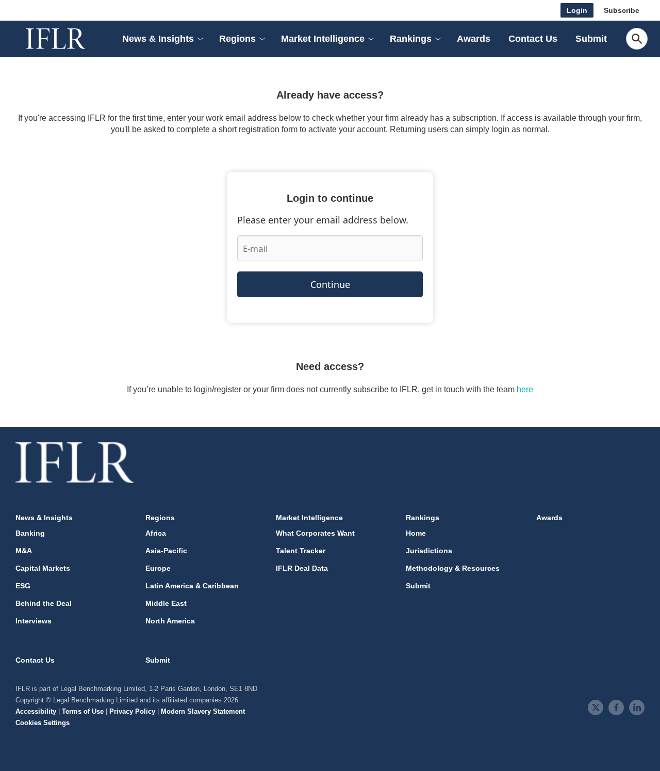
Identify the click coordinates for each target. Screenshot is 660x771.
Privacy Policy (132, 711)
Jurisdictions (429, 550)
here (525, 389)
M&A (23, 550)
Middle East (166, 603)
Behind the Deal (43, 603)
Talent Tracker (300, 550)
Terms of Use (83, 711)
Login (577, 10)
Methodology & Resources (453, 568)
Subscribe (621, 10)
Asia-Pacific (166, 550)
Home (416, 533)
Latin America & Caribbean (192, 585)
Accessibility (35, 711)
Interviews (33, 620)
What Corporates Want (315, 533)
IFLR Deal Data (302, 568)
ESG (22, 585)
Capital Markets (42, 568)
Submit (591, 39)
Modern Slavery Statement (203, 711)
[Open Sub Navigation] (199, 39)
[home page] (67, 38)
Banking (30, 533)
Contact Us (532, 39)
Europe (158, 568)
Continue (330, 284)
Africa (155, 533)
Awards (473, 39)
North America (170, 620)
